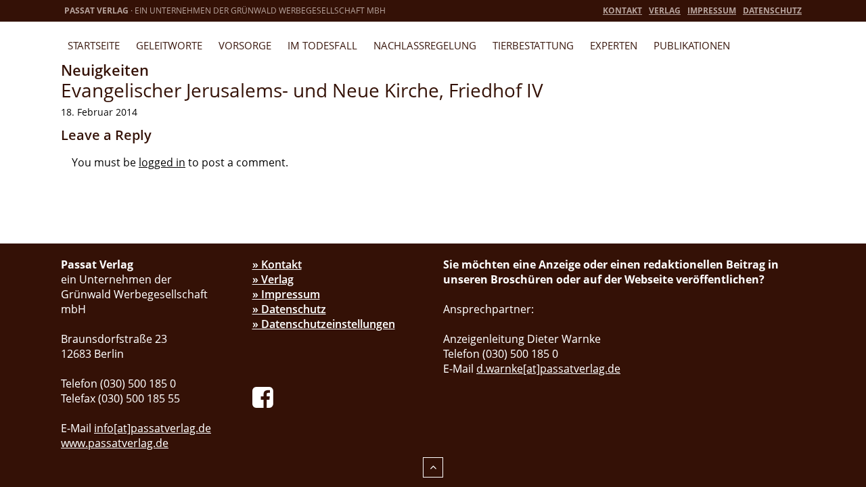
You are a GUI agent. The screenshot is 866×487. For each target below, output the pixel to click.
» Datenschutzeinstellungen (323, 324)
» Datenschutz (289, 309)
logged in (162, 162)
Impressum (711, 10)
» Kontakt (277, 264)
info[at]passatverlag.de (152, 428)
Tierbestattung (533, 45)
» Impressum (286, 294)
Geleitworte (169, 45)
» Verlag (273, 279)
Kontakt (622, 10)
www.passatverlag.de (114, 443)
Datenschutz (772, 10)
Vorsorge (245, 45)
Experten (613, 45)
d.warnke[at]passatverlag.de (548, 368)
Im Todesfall (322, 45)
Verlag (665, 10)
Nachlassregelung (424, 45)
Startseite (94, 45)
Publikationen (692, 45)
